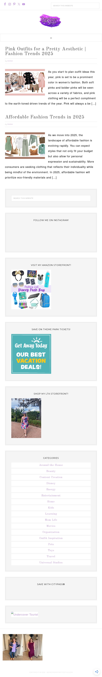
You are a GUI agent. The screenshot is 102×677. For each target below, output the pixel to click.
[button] (51, 37)
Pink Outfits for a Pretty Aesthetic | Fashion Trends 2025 (45, 51)
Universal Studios (51, 562)
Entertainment (51, 495)
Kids (51, 507)
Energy (51, 489)
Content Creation (51, 477)
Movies (51, 526)
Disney (51, 483)
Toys (51, 550)
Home (51, 501)
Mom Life (51, 520)
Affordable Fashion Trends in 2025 (44, 117)
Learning (51, 514)
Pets (51, 544)
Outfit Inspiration (51, 538)
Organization (51, 532)
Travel (51, 556)
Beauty (51, 471)
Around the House (51, 465)
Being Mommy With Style (51, 20)
